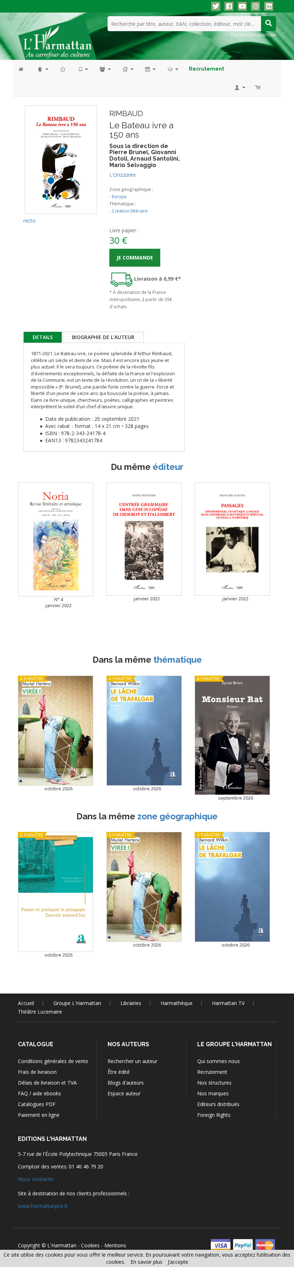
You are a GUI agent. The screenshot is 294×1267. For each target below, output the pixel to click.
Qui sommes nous (218, 1061)
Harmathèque (177, 1003)
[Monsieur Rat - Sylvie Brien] (232, 735)
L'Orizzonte (122, 174)
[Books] (42, 69)
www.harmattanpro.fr (43, 1205)
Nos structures (214, 1082)
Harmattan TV (228, 1003)
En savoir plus (146, 1261)
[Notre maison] (127, 69)
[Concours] (172, 69)
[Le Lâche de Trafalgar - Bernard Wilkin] (144, 731)
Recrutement (212, 1071)
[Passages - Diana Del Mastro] (232, 538)
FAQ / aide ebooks (39, 1093)
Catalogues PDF (37, 1104)
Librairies (130, 1003)
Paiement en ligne (39, 1114)
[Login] (239, 87)
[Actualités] (150, 69)
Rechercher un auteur (132, 1061)
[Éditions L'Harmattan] (57, 38)
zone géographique (177, 816)
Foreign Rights (214, 1114)
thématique (177, 659)
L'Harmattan (61, 1245)
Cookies (90, 1245)
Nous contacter (36, 1179)
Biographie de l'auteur (103, 337)
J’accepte (178, 1261)
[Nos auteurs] (104, 69)
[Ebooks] (82, 69)
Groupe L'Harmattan (77, 1003)
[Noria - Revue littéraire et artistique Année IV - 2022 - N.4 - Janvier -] (55, 539)
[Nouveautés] (63, 69)
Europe (119, 196)
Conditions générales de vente (53, 1061)
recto (29, 220)
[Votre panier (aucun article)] (258, 87)
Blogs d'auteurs (126, 1082)
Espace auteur (124, 1093)
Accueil (26, 1003)
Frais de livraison (37, 1071)
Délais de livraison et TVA (47, 1082)
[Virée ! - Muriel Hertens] (55, 731)
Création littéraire (130, 211)
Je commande (135, 257)
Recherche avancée (253, 35)
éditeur (168, 467)
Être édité (119, 1071)
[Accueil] (24, 69)
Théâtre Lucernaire (40, 1011)
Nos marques (213, 1093)
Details (43, 337)
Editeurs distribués (218, 1104)
